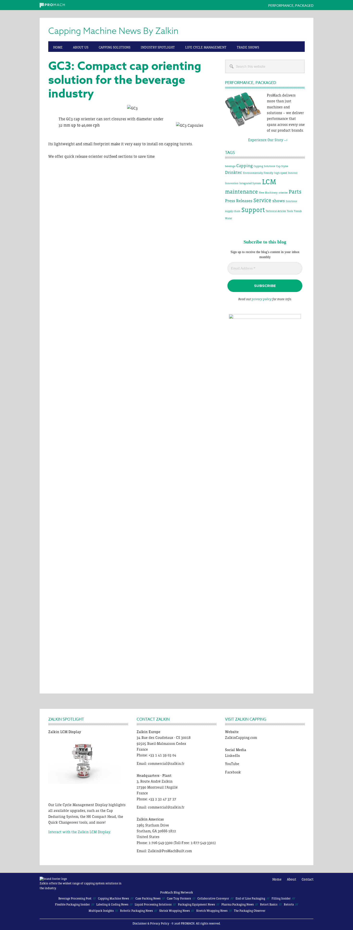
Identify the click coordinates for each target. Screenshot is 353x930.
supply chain (232, 211)
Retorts (289, 904)
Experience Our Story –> (256, 140)
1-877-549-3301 (203, 843)
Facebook (233, 772)
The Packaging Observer (249, 910)
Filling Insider (281, 898)
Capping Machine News (113, 898)
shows (278, 200)
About (291, 879)
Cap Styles (282, 166)
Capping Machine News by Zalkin (113, 31)
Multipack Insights (101, 910)
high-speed (280, 172)
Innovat (293, 172)
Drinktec (233, 172)
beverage (230, 166)
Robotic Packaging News (136, 910)
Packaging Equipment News (196, 904)
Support (253, 209)
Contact (307, 879)
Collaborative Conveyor (213, 898)
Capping (244, 165)
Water (228, 218)
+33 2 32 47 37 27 (162, 799)
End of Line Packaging (250, 898)
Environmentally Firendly (258, 172)
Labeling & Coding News (112, 904)
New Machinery (268, 192)
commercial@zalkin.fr (166, 763)
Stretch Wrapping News (211, 910)
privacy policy (262, 299)
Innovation (231, 183)
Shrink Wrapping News (174, 910)
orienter (283, 192)
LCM (269, 182)
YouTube (232, 764)
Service (262, 200)
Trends (298, 211)
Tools (290, 211)
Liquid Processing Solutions (153, 904)
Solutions (291, 201)
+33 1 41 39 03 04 (162, 755)
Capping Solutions (264, 166)
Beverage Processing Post (74, 898)
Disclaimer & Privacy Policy (151, 923)
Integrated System (250, 183)
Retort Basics (268, 904)
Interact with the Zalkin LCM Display (79, 832)
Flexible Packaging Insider (72, 904)
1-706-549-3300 (161, 843)
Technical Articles (276, 211)
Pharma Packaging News (237, 904)
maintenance (241, 192)
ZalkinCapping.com (241, 737)
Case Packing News (147, 898)
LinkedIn (232, 756)
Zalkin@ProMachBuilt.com (170, 851)
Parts (295, 192)
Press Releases (238, 200)
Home (276, 879)
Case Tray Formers (179, 898)
